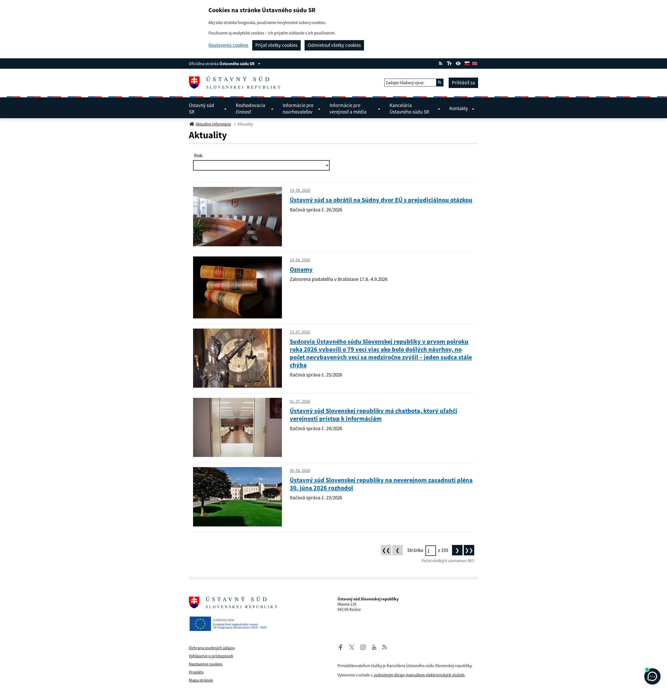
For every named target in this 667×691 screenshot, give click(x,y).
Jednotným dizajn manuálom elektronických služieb (419, 674)
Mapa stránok (201, 680)
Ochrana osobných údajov (212, 647)
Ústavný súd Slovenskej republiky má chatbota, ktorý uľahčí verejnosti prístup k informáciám (373, 415)
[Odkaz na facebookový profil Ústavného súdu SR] (340, 646)
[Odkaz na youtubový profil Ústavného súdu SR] (374, 646)
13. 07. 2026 (300, 332)
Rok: (198, 155)
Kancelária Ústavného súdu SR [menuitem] (409, 108)
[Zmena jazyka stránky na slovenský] (467, 63)
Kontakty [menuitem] (458, 108)
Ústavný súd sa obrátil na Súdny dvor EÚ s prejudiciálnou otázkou (381, 200)
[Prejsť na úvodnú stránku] (237, 82)
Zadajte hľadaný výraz (405, 82)
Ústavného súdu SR (237, 63)
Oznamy (301, 269)
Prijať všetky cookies (276, 45)
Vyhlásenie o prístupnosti (211, 655)
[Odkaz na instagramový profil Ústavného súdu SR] (361, 646)
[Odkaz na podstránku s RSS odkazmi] (441, 63)
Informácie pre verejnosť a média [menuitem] (348, 108)
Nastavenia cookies (228, 45)
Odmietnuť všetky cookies (334, 45)
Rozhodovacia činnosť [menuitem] (250, 108)
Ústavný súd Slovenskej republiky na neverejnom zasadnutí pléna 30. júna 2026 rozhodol (381, 484)
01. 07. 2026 (300, 401)
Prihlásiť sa (463, 82)
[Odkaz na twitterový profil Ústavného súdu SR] (349, 646)
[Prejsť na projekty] (230, 619)
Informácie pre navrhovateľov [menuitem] (298, 108)
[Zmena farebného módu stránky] (458, 63)
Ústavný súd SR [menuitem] (201, 108)
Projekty (196, 672)
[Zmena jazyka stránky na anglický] (474, 63)
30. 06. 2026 (300, 470)
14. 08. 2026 (300, 190)
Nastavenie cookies (206, 664)
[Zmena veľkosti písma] (449, 63)
